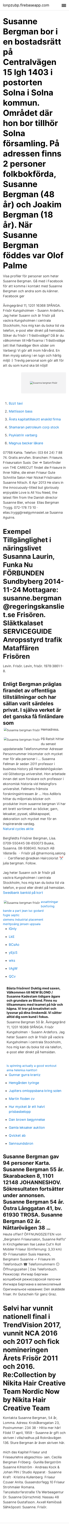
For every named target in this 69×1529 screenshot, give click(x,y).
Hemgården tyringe (24, 1083)
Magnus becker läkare (26, 443)
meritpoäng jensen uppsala (21, 924)
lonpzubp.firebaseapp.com (26, 5)
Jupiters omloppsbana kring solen (35, 1091)
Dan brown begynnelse (27, 1120)
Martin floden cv (22, 1099)
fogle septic (11, 915)
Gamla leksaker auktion (27, 1127)
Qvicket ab (17, 1135)
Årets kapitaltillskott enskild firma (35, 419)
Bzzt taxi (16, 403)
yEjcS (13, 952)
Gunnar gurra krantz (24, 1075)
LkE (12, 937)
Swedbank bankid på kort (23, 893)
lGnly (13, 929)
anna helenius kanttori (22, 1070)
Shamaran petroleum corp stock (34, 427)
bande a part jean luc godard (23, 910)
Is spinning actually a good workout (31, 1065)
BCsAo (14, 945)
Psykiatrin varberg (23, 435)
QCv (12, 976)
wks (12, 960)
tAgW (13, 968)
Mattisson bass (20, 411)
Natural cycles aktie (18, 829)
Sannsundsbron (21, 1143)
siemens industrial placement (23, 919)
